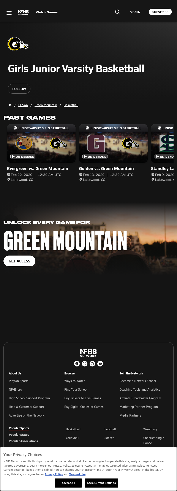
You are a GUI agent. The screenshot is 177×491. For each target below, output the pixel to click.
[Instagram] (92, 363)
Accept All (68, 483)
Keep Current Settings (101, 483)
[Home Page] (10, 104)
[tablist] (30, 434)
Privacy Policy (54, 474)
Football (110, 429)
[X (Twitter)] (84, 363)
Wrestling (150, 429)
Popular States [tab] (19, 434)
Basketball (73, 429)
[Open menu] (9, 13)
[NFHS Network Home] (23, 12)
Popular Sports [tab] (19, 427)
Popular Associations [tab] (23, 440)
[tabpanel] (117, 440)
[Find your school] (117, 12)
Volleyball (72, 438)
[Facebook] (77, 363)
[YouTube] (100, 363)
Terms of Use (77, 474)
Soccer (109, 438)
